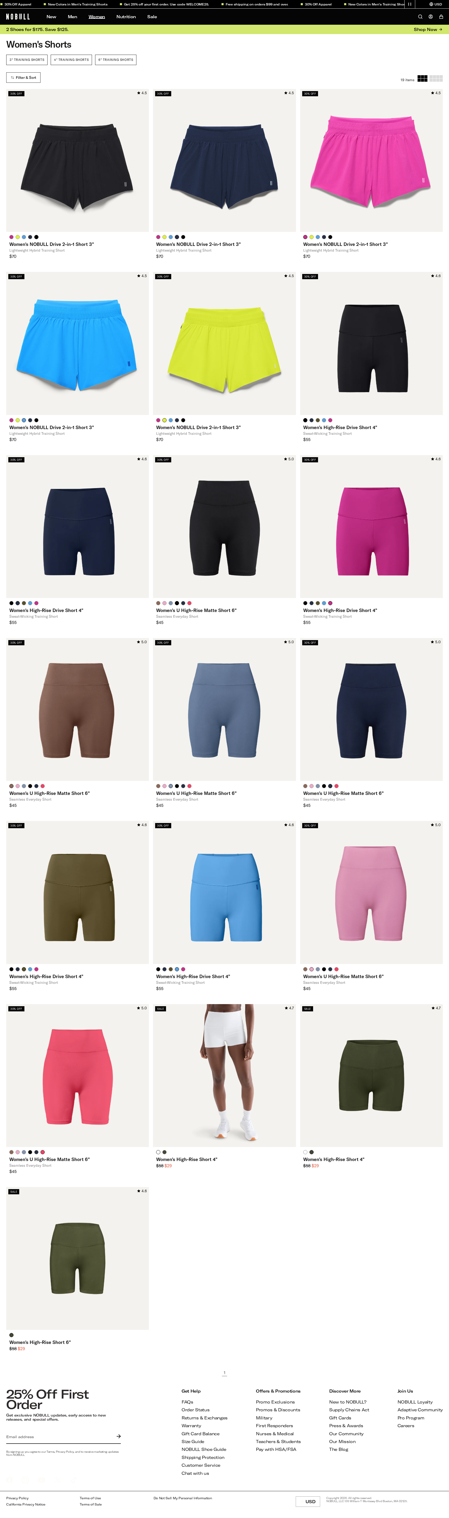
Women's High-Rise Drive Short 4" (340, 427)
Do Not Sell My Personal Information (183, 1498)
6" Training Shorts (115, 59)
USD (313, 1503)
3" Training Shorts (27, 59)
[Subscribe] (117, 1437)
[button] (410, 4)
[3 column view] (422, 78)
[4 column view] (436, 78)
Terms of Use (90, 1498)
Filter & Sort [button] (26, 77)
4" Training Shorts (71, 59)
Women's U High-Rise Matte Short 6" (196, 610)
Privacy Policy (17, 1498)
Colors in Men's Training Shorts (55, 4)
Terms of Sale (91, 1504)
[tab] (11, 237)
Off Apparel (295, 4)
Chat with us (195, 1473)
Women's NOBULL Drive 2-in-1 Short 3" (51, 244)
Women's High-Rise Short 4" (186, 1159)
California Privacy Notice (25, 1504)
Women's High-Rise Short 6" (40, 1342)
